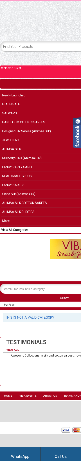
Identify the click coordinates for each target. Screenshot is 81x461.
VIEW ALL (13, 349)
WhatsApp (20, 456)
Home (8, 395)
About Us (50, 395)
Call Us (61, 456)
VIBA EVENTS (28, 395)
